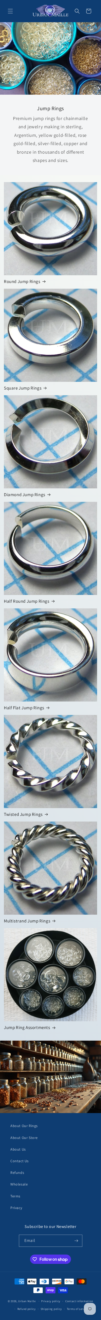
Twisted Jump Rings (23, 814)
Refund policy (26, 1309)
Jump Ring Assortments (27, 1027)
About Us (18, 1149)
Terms (15, 1196)
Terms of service (78, 1309)
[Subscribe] (76, 1241)
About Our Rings (24, 1125)
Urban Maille (26, 1301)
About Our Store (24, 1137)
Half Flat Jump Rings (24, 708)
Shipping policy (51, 1309)
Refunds (17, 1172)
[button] (10, 11)
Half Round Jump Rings (26, 601)
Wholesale (19, 1184)
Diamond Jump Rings (24, 494)
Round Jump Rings (22, 281)
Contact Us (19, 1161)
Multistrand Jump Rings (27, 921)
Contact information (79, 1301)
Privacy (16, 1207)
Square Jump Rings (22, 388)
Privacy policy (50, 1301)
